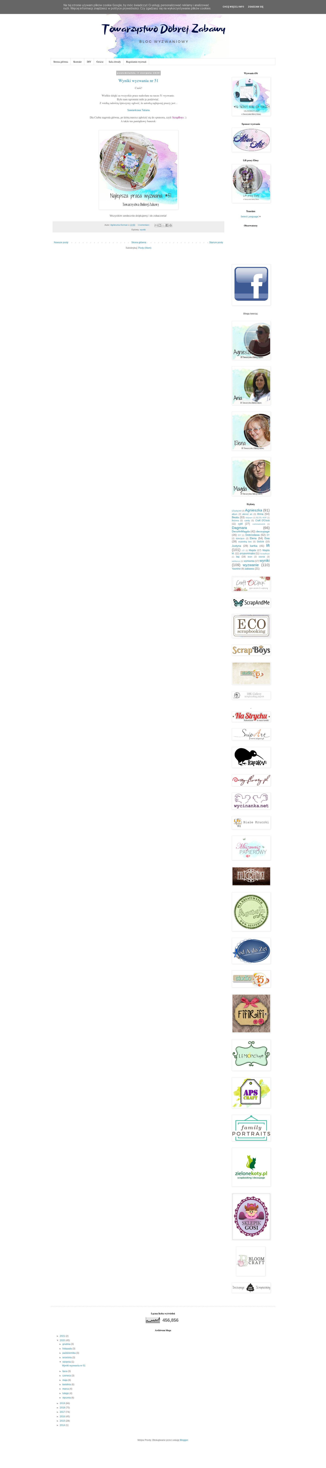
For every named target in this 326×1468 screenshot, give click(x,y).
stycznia (66, 1397)
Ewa (267, 538)
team (250, 557)
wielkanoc (236, 561)
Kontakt (77, 61)
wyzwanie (251, 565)
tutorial (262, 557)
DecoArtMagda (241, 531)
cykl (240, 523)
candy (247, 520)
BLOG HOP (261, 518)
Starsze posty (216, 242)
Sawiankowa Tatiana (138, 110)
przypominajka (247, 553)
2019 (63, 1403)
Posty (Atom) (144, 248)
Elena (253, 538)
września (67, 1357)
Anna (260, 513)
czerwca (67, 1375)
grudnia (66, 1344)
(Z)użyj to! (236, 511)
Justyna (236, 545)
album (234, 514)
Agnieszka (253, 510)
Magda (252, 550)
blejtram (249, 518)
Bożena (235, 520)
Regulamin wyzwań (136, 61)
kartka (253, 545)
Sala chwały (115, 61)
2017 (63, 1412)
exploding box (245, 541)
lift (268, 545)
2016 (63, 1416)
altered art (247, 514)
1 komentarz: (144, 225)
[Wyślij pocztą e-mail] (156, 225)
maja (65, 1380)
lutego (65, 1393)
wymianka (249, 561)
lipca (65, 1371)
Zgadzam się (255, 6)
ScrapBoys (178, 117)
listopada (67, 1348)
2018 (63, 1407)
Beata (235, 517)
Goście (99, 61)
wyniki (143, 229)
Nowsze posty (61, 242)
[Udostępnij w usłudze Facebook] (167, 225)
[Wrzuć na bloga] (160, 225)
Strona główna (60, 61)
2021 (63, 1336)
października (69, 1353)
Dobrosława (252, 534)
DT (268, 535)
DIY (89, 61)
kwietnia (67, 1384)
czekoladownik (258, 524)
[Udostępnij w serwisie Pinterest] (170, 225)
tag (237, 556)
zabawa (249, 568)
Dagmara (239, 528)
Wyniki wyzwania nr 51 (138, 80)
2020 (63, 1340)
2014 (63, 1425)
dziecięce (240, 538)
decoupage (263, 531)
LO (243, 550)
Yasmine (236, 568)
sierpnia (66, 1362)
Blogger (184, 1440)
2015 (63, 1421)
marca (65, 1389)
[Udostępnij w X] (163, 225)
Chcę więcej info (233, 6)
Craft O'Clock (262, 520)
